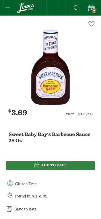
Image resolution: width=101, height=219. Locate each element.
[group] (50, 67)
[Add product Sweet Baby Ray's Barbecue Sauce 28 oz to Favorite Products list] (91, 23)
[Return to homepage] (25, 7)
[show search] (76, 7)
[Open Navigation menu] (7, 7)
